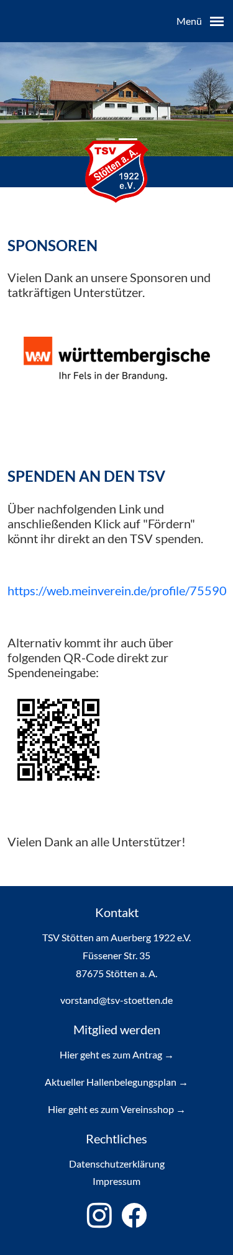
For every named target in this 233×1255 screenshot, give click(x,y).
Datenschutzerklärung (117, 1163)
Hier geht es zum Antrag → (117, 1054)
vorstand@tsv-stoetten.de (116, 1000)
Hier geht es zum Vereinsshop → (117, 1109)
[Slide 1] (128, 139)
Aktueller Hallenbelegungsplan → (116, 1082)
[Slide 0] (105, 139)
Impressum (116, 1181)
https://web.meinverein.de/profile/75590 (117, 590)
